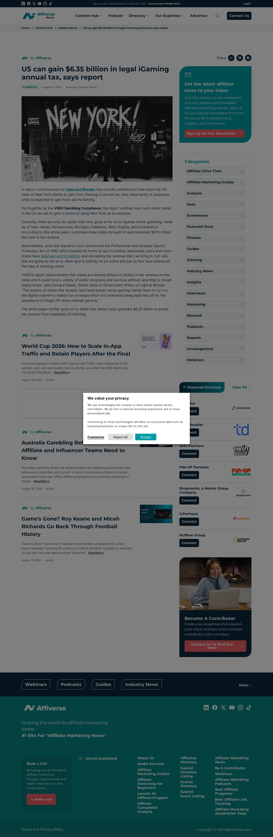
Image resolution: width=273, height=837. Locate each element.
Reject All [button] (120, 437)
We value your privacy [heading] (108, 398)
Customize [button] (95, 437)
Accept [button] (146, 437)
